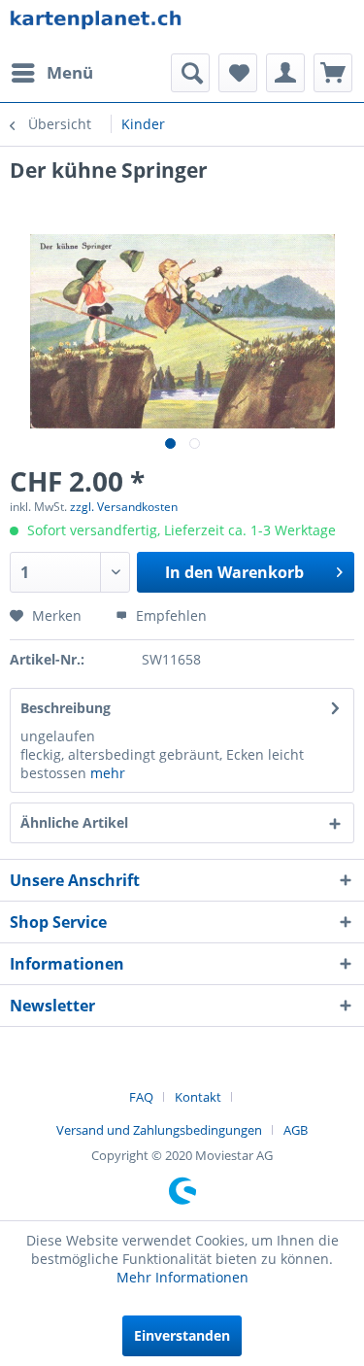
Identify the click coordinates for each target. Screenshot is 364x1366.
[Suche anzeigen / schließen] (190, 72)
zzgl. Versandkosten (124, 506)
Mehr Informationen (182, 1277)
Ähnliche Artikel (74, 822)
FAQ (141, 1097)
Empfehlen (169, 615)
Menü (70, 72)
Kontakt (198, 1097)
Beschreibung (65, 708)
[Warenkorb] (333, 72)
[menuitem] (51, 72)
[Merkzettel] (237, 72)
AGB (295, 1130)
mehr (107, 773)
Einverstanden (182, 1335)
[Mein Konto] (285, 72)
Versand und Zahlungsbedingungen (159, 1130)
